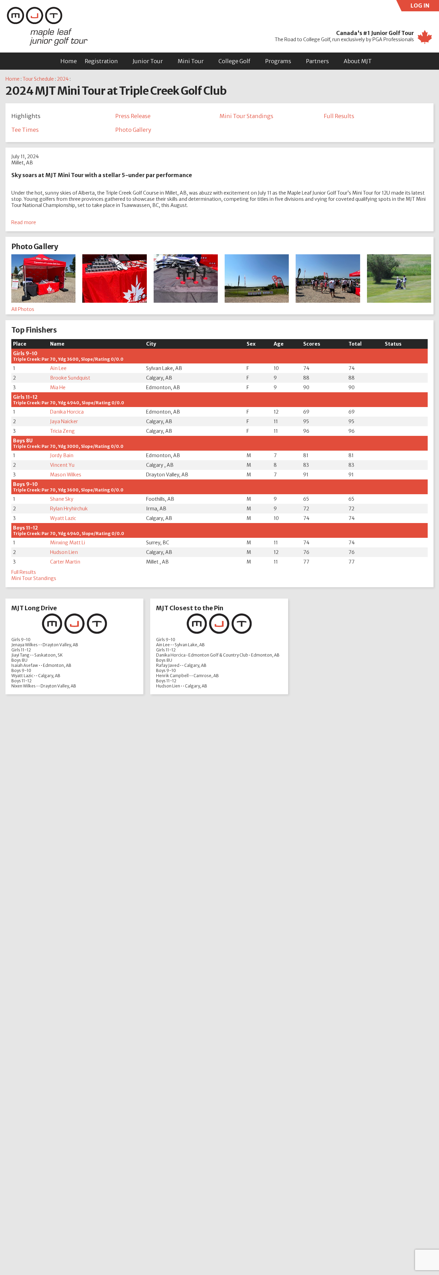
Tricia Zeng (62, 431)
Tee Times (25, 129)
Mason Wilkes (65, 475)
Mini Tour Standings (246, 116)
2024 (63, 79)
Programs (278, 61)
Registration (101, 61)
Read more (23, 222)
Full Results (339, 116)
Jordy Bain (61, 455)
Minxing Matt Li (67, 543)
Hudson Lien (64, 552)
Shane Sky (61, 499)
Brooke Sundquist (70, 378)
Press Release (133, 116)
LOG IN (425, 6)
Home (68, 61)
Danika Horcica (67, 412)
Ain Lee (58, 368)
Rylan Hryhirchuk (69, 509)
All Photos (22, 309)
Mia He (58, 387)
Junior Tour (148, 61)
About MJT (358, 61)
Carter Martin (65, 562)
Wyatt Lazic (63, 518)
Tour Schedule (38, 79)
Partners (317, 61)
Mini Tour (191, 61)
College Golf (234, 61)
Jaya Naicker (64, 421)
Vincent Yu (62, 465)
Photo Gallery (133, 129)
